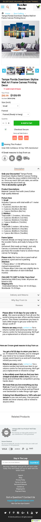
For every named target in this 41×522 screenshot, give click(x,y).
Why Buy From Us (19, 300)
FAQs (20, 478)
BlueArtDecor (17, 517)
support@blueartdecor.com (20, 500)
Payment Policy (20, 491)
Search (20, 475)
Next (37, 71)
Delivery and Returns (19, 295)
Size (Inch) (6, 102)
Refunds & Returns (20, 484)
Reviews (19, 305)
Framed (5, 111)
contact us (27, 327)
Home (7, 13)
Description (19, 168)
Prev (4, 71)
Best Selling (19, 13)
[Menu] (2, 7)
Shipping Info (20, 489)
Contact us (20, 487)
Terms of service (20, 482)
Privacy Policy (20, 480)
